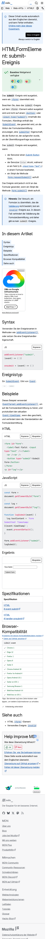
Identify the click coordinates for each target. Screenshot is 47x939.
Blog (4, 830)
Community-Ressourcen (13, 867)
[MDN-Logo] (7, 800)
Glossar (5, 913)
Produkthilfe (8, 849)
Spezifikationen (10, 255)
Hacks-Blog (7, 918)
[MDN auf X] (13, 813)
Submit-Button (32, 155)
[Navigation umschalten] (42, 3)
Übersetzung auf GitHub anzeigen (20, 763)
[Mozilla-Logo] (10, 929)
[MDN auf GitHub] (3, 813)
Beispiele (7, 250)
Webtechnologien (10, 894)
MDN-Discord (8, 877)
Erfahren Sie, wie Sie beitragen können (22, 752)
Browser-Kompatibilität (14, 259)
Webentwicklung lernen (13, 899)
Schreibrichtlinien (10, 872)
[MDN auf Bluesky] (8, 813)
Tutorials (6, 909)
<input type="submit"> (15, 116)
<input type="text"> (32, 166)
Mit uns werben (9, 840)
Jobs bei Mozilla (9, 835)
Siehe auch (8, 263)
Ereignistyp (8, 246)
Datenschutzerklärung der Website (18, 934)
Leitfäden (6, 904)
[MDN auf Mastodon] (17, 813)
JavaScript (9, 478)
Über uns (6, 826)
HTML (6, 429)
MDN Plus (7, 845)
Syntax (6, 242)
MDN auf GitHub (10, 881)
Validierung (14, 206)
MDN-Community (10, 862)
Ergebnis (8, 552)
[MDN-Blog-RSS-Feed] (22, 813)
